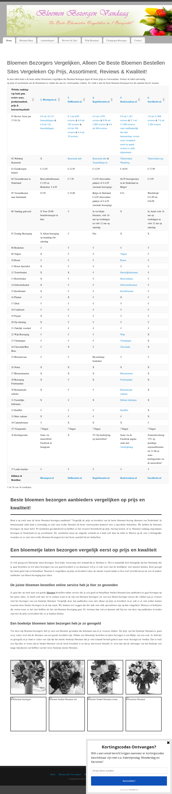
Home (9, 40)
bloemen (51, 592)
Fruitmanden (126, 379)
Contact (138, 40)
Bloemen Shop (26, 40)
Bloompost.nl (47, 478)
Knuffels (124, 410)
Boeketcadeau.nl (128, 478)
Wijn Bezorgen (92, 40)
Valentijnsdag (126, 446)
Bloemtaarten (126, 373)
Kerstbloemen (126, 291)
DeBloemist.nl (75, 478)
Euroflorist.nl (154, 478)
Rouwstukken (126, 278)
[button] (59, 100)
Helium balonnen (128, 400)
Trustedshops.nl (100, 162)
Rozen (123, 260)
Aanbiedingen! (47, 40)
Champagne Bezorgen (116, 40)
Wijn (122, 334)
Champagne (125, 340)
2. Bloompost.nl (48, 99)
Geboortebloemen (128, 284)
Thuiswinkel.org (155, 158)
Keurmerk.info (75, 158)
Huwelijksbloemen (129, 272)
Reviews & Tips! (69, 40)
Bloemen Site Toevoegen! (70, 774)
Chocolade (125, 346)
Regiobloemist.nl (101, 478)
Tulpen (123, 253)
